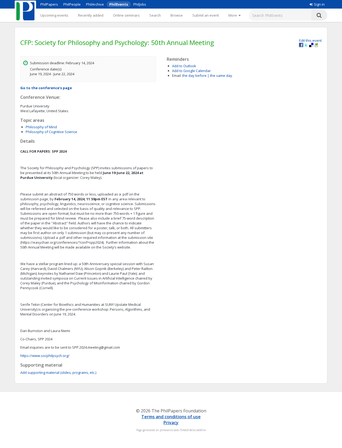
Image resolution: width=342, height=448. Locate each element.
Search (155, 15)
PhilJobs (139, 4)
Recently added (90, 15)
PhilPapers (49, 4)
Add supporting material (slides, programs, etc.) (58, 372)
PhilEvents (118, 4)
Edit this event (310, 40)
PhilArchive (95, 4)
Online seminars (126, 15)
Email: (176, 75)
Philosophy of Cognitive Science (51, 131)
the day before (194, 75)
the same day (221, 75)
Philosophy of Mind (41, 127)
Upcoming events (54, 15)
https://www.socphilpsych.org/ (44, 355)
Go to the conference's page (46, 87)
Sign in (319, 4)
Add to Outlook (184, 65)
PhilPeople (72, 4)
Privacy (171, 423)
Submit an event (205, 15)
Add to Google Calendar (191, 70)
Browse (176, 15)
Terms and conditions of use (171, 417)
